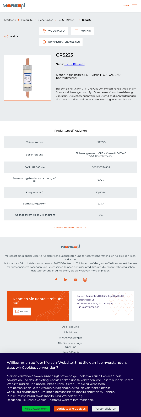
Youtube (75, 279)
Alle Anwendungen (70, 337)
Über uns (70, 346)
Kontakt (86, 31)
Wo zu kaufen (57, 31)
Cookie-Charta (47, 400)
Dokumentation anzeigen (64, 42)
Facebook (56, 279)
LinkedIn (65, 279)
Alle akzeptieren (36, 408)
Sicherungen (45, 20)
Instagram (85, 279)
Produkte (26, 20)
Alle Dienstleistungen (70, 343)
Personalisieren (105, 408)
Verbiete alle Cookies (71, 408)
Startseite (10, 20)
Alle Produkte (70, 326)
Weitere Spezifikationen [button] (68, 227)
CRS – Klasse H (68, 20)
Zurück (14, 36)
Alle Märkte (70, 332)
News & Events (70, 352)
